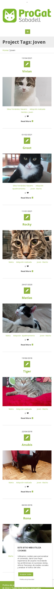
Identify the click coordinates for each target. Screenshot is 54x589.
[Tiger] (27, 391)
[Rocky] (27, 244)
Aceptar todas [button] (25, 574)
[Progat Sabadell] (27, 16)
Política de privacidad (12, 585)
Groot (27, 148)
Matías (27, 298)
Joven (31, 112)
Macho (39, 188)
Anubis (27, 445)
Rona (27, 518)
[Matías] (27, 318)
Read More (26, 121)
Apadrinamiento (18, 188)
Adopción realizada (37, 109)
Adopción (39, 185)
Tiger (27, 371)
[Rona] (27, 538)
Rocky (27, 224)
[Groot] (27, 168)
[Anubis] (27, 465)
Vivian (27, 71)
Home (5, 50)
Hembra (24, 112)
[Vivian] (27, 91)
